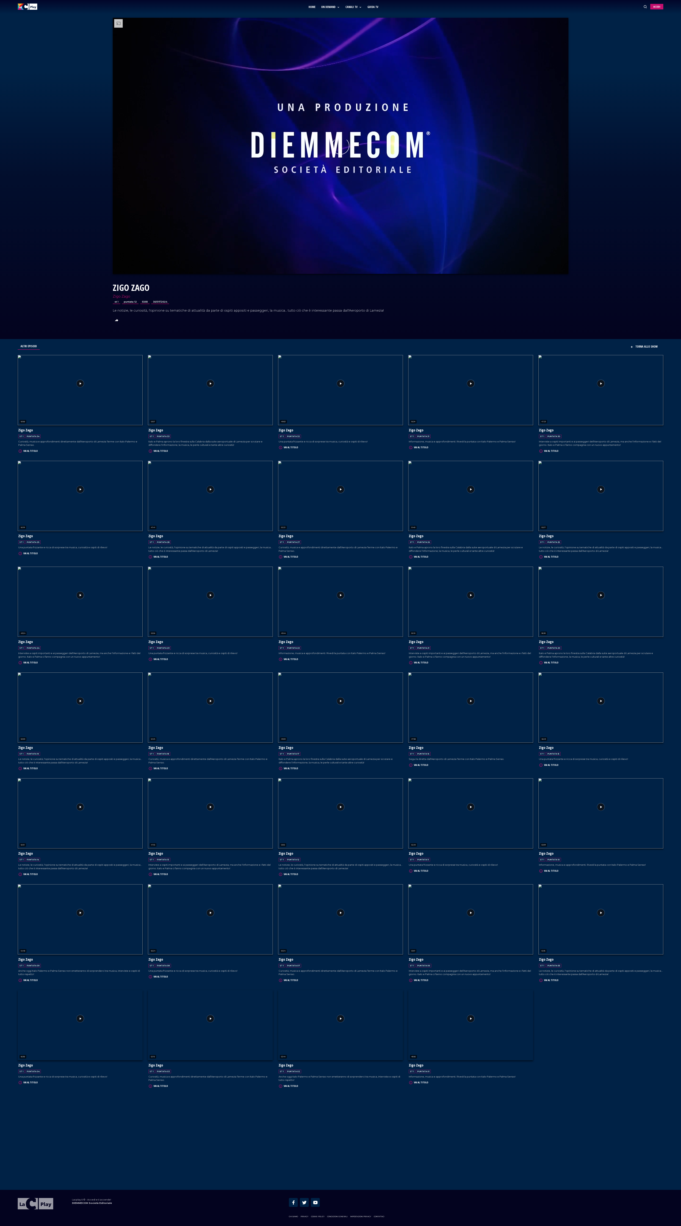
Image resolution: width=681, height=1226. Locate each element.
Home (312, 7)
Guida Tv (372, 7)
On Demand (328, 7)
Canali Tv (351, 7)
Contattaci (379, 1157)
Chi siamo (293, 1157)
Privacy (304, 1157)
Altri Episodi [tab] (29, 346)
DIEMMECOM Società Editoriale (92, 1143)
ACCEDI (656, 6)
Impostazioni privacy (360, 1157)
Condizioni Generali (337, 1157)
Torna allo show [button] (646, 346)
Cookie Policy (318, 1157)
